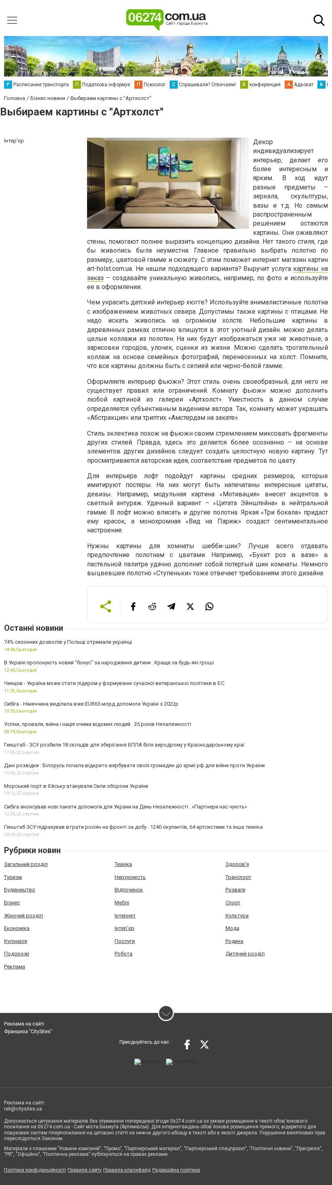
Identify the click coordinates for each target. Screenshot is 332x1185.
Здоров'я (237, 864)
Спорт (233, 903)
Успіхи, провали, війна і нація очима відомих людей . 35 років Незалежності (97, 724)
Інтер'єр (124, 928)
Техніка (123, 864)
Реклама (14, 967)
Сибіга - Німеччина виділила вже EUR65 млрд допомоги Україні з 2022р (91, 704)
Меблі (122, 903)
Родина (234, 941)
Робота (123, 954)
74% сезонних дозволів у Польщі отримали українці (68, 642)
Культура (237, 916)
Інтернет (125, 916)
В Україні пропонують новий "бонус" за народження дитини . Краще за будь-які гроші (109, 663)
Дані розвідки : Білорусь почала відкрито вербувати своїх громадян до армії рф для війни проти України (134, 765)
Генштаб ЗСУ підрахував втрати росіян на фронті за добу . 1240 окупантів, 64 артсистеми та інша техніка (133, 827)
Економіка (17, 928)
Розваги (235, 890)
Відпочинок (129, 890)
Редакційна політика (176, 1170)
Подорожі (16, 954)
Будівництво (19, 890)
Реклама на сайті (24, 1024)
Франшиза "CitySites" (28, 1031)
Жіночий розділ (23, 916)
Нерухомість (130, 877)
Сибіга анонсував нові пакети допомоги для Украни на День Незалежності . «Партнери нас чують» (125, 807)
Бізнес (12, 903)
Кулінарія (15, 941)
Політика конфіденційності (35, 1170)
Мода (232, 928)
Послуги (125, 941)
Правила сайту (85, 1170)
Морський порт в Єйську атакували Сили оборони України (76, 786)
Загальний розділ (26, 864)
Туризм (13, 877)
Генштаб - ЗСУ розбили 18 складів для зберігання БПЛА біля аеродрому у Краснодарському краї (124, 745)
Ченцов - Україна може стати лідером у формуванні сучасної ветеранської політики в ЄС (114, 683)
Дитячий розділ (245, 954)
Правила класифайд (127, 1170)
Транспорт (238, 877)
